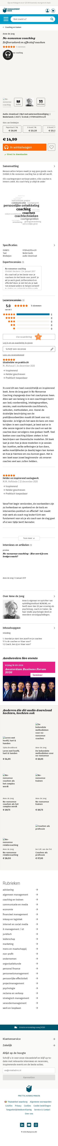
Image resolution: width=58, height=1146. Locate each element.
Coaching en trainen (13, 27)
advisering (8, 889)
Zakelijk (7, 1045)
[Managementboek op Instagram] (36, 1125)
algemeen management (15, 894)
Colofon (8, 1106)
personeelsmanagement (16, 973)
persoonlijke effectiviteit (15, 978)
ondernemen (9, 958)
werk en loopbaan (12, 1008)
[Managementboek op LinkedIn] (22, 1125)
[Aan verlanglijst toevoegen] (51, 147)
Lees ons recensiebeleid (13, 355)
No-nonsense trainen (42, 803)
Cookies (27, 1106)
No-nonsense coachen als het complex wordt (10, 804)
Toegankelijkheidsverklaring (19, 1110)
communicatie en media (15, 904)
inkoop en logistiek (12, 919)
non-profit (8, 954)
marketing (8, 944)
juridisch (7, 934)
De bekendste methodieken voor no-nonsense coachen (44, 753)
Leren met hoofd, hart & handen (11, 752)
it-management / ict (13, 929)
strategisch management (16, 998)
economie (8, 909)
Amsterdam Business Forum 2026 (25, 670)
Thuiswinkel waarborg (17, 1102)
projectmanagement (13, 983)
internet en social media (15, 924)
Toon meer (27, 538)
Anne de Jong (9, 34)
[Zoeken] (51, 19)
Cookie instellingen (42, 1106)
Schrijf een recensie (16, 349)
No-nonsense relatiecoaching (10, 853)
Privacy (18, 1106)
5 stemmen (20, 47)
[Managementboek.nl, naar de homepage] (11, 12)
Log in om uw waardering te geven (18, 343)
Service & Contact (42, 1110)
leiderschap (9, 939)
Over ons (29, 1113)
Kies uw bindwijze (11, 123)
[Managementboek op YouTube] (29, 1125)
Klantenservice (12, 1039)
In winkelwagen (21, 147)
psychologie (9, 988)
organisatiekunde (12, 963)
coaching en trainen (13, 899)
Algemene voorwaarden (40, 1102)
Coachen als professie (41, 853)
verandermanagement (14, 1003)
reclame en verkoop (13, 993)
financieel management (15, 914)
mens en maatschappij (14, 949)
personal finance (11, 968)
